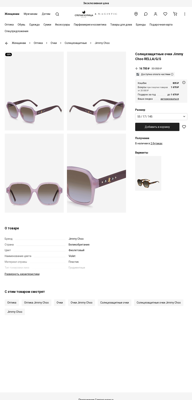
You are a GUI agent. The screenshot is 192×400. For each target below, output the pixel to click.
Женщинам (12, 13)
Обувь (21, 24)
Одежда (34, 24)
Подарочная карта (161, 24)
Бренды (141, 24)
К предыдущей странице (7, 43)
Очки (60, 302)
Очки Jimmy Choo (81, 302)
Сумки (47, 24)
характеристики (22, 274)
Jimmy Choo (14, 311)
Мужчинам (30, 13)
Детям (46, 13)
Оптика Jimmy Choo (36, 302)
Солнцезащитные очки (114, 302)
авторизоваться (169, 98)
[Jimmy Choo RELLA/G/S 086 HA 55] (148, 173)
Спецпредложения (16, 31)
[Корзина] (175, 14)
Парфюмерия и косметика (90, 24)
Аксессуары (62, 24)
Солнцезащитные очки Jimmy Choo (159, 302)
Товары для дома (121, 24)
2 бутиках (156, 143)
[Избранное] (165, 14)
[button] (145, 14)
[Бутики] (136, 14)
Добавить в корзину (157, 126)
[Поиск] (57, 14)
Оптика (9, 24)
